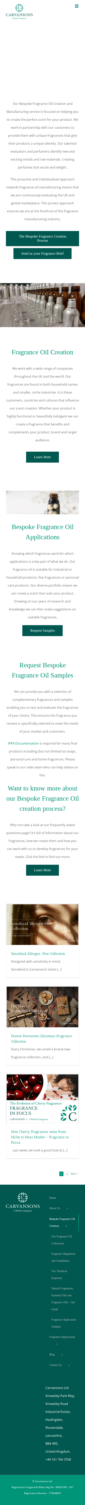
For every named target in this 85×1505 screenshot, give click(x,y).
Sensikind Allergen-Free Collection (38, 953)
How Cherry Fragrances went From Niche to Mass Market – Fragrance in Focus (40, 1137)
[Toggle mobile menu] (77, 6)
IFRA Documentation (23, 743)
